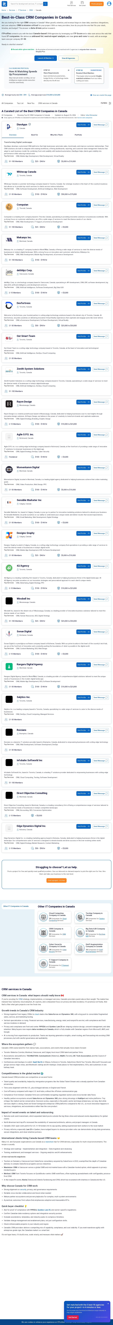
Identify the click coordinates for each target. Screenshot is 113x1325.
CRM (31, 10)
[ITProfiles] (4, 4)
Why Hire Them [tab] (56, 135)
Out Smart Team (26, 336)
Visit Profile (82, 125)
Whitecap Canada (26, 171)
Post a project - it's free (56, 880)
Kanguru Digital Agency (30, 664)
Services (12, 10)
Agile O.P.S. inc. (25, 434)
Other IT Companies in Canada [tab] (16, 906)
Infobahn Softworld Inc (29, 760)
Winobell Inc (23, 598)
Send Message (99, 125)
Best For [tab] (34, 135)
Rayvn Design (24, 401)
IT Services (22, 10)
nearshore (50, 1142)
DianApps (22, 124)
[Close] (108, 1304)
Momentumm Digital (28, 467)
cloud (37, 1014)
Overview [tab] (12, 135)
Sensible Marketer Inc (29, 500)
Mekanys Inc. (24, 237)
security (23, 1189)
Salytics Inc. (23, 697)
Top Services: (9, 156)
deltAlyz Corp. (25, 270)
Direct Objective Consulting (32, 793)
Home (4, 10)
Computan (22, 204)
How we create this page (102, 95)
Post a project (96, 4)
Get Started (73, 1317)
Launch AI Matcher (45, 58)
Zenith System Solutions (30, 368)
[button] (45, 4)
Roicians (21, 730)
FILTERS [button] (104, 103)
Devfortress (23, 303)
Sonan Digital (24, 631)
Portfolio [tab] (78, 135)
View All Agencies (68, 58)
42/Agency (23, 565)
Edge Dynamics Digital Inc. (31, 826)
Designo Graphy (25, 533)
